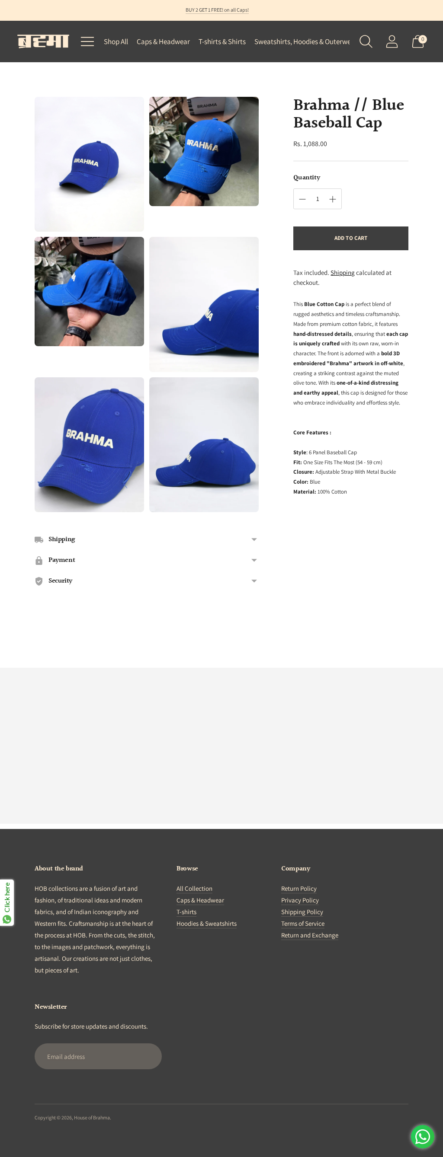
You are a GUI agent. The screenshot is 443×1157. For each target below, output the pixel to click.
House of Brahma (92, 1117)
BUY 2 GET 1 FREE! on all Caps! (217, 9)
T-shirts (186, 912)
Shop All (116, 41)
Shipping (343, 272)
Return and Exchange (309, 935)
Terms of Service (302, 923)
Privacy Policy (300, 900)
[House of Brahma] (43, 41)
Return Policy (299, 888)
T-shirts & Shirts (222, 41)
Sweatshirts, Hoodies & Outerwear (305, 41)
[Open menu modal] (87, 41)
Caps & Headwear (163, 41)
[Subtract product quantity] (332, 199)
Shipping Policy (302, 912)
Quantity (306, 178)
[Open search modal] (366, 41)
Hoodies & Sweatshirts (207, 923)
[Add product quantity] (302, 199)
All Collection (194, 888)
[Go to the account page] (392, 41)
